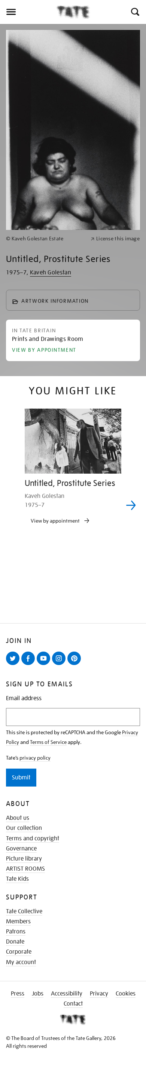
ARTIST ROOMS (25, 869)
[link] (45, 239)
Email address (24, 698)
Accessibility (66, 993)
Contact (73, 1003)
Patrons (15, 931)
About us (17, 818)
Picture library (24, 858)
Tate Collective (24, 911)
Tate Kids (17, 879)
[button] (134, 12)
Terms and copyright (32, 838)
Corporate (18, 952)
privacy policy (35, 757)
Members (18, 921)
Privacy (99, 993)
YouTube (45, 664)
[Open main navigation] (28, 11)
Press (17, 993)
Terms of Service (48, 742)
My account (21, 962)
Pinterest (75, 664)
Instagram (60, 664)
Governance (21, 848)
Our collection (24, 828)
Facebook (29, 664)
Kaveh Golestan (50, 272)
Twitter (14, 664)
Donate (15, 941)
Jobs (37, 993)
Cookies (126, 993)
